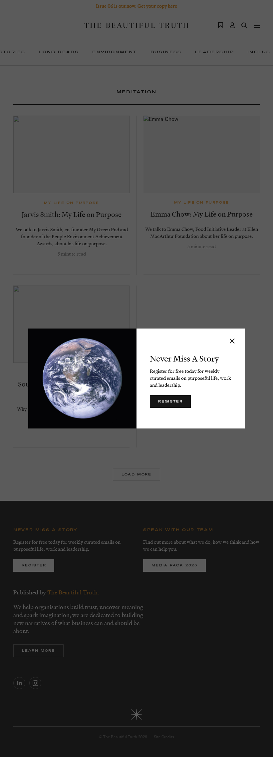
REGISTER (170, 401)
